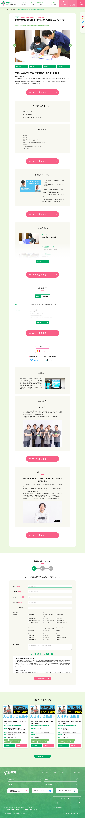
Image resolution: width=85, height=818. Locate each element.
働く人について (65, 772)
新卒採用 (11, 784)
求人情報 (13, 9)
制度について (53, 3)
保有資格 (15, 613)
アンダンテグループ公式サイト (61, 798)
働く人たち (31, 3)
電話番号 (15, 602)
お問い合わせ (12, 780)
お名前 (15, 586)
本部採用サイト (58, 807)
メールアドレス (17, 597)
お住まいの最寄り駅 (18, 608)
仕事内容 (42, 3)
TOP (6, 9)
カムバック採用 (48, 784)
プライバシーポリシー (76, 813)
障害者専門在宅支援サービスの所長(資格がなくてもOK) (69, 722)
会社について (23, 3)
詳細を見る (7, 745)
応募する (19, 745)
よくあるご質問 (65, 813)
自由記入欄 (16, 644)
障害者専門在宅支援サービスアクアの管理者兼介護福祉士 (42, 722)
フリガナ (15, 591)
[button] (70, 45)
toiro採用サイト (58, 803)
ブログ (46, 780)
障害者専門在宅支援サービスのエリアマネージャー (15, 722)
